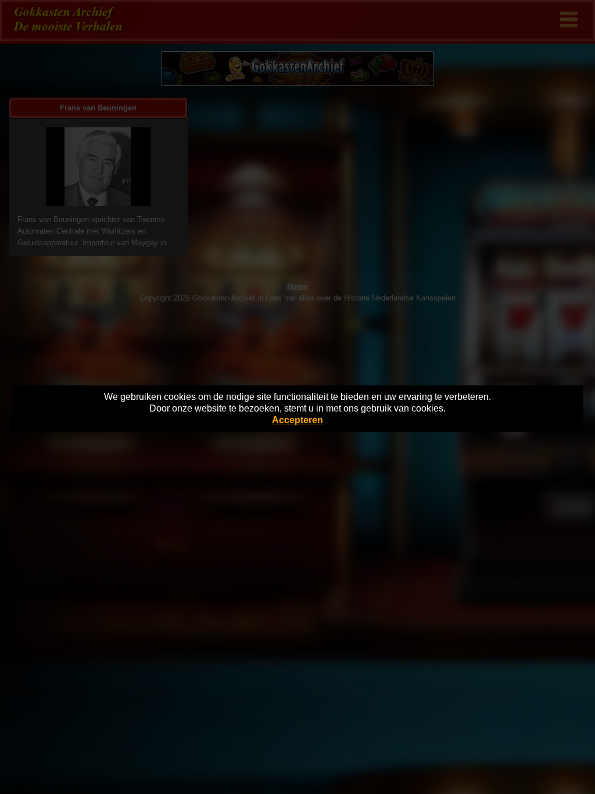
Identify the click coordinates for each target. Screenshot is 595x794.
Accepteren (297, 420)
